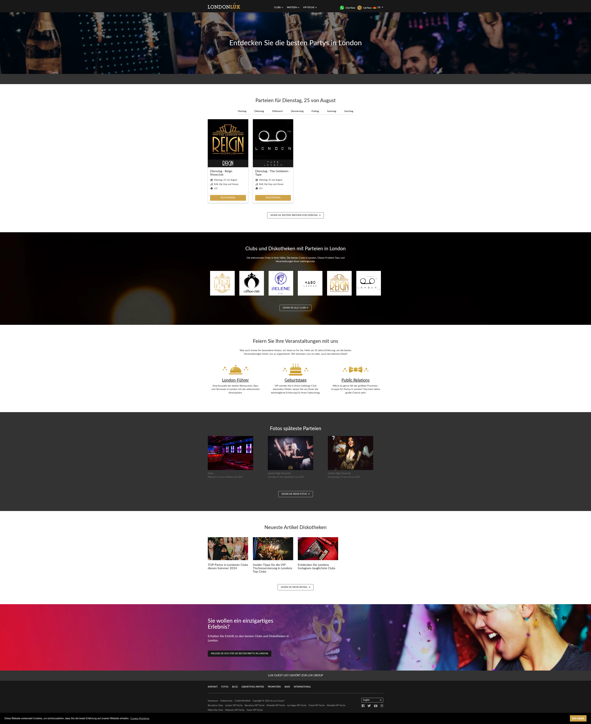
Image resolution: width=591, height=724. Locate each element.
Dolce (210, 473)
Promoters (274, 687)
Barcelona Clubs (215, 705)
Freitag (315, 111)
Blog (235, 687)
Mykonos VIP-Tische (234, 710)
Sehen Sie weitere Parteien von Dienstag (294, 215)
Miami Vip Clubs (215, 710)
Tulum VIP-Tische (254, 710)
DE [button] (379, 7)
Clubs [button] (277, 7)
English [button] (366, 700)
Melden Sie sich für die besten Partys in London (239, 654)
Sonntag (348, 111)
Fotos (224, 687)
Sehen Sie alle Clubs (294, 308)
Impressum (213, 701)
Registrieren (228, 198)
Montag (242, 111)
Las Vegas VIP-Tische (296, 705)
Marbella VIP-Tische (276, 705)
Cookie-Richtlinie (242, 701)
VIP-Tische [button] (308, 7)
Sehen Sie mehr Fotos (294, 494)
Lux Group (278, 701)
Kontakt (213, 687)
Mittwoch (277, 111)
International (302, 687)
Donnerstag (297, 111)
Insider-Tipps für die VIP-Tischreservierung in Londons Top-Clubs (272, 568)
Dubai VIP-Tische (317, 705)
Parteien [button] (292, 7)
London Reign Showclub (279, 473)
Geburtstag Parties (252, 687)
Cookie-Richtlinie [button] (139, 718)
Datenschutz (226, 701)
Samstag (331, 111)
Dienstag (259, 111)
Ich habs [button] (578, 718)
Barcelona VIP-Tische (254, 705)
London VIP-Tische (234, 705)
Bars (287, 687)
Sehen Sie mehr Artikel (294, 587)
